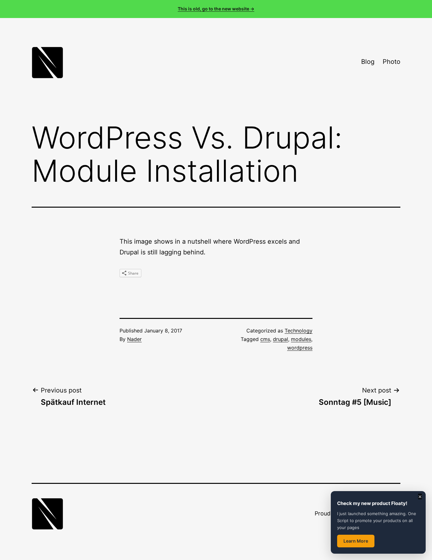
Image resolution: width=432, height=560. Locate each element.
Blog (367, 61)
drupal (280, 339)
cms (265, 339)
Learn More (355, 541)
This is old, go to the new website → (216, 8)
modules (301, 339)
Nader (134, 339)
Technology (298, 330)
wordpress (299, 347)
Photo (391, 61)
